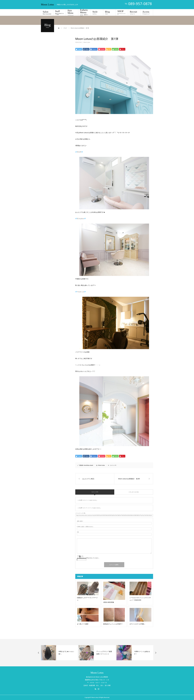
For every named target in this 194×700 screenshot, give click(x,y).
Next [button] (156, 653)
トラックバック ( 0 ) (134, 492)
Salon (47, 12)
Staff (59, 12)
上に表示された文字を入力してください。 (88, 558)
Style (95, 12)
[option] (59, 652)
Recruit (133, 12)
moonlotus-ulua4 (88, 465)
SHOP (121, 12)
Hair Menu (71, 12)
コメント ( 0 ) (94, 492)
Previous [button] (38, 653)
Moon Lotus (47, 4)
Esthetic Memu (84, 12)
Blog (107, 12)
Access (145, 12)
